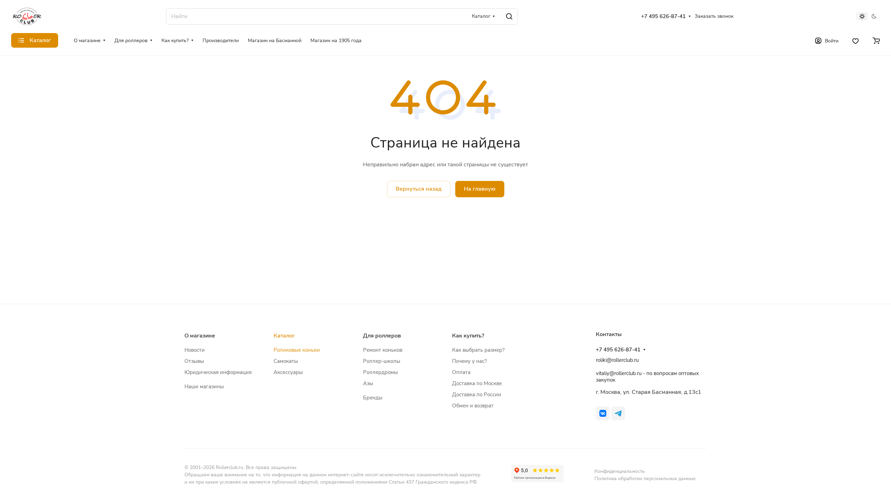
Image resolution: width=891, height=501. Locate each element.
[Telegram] (618, 413)
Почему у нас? (469, 361)
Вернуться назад (419, 189)
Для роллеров (382, 336)
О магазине (199, 336)
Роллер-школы (381, 361)
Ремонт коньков (382, 350)
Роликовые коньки (297, 350)
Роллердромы (380, 372)
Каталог (284, 336)
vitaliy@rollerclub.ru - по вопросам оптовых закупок (647, 376)
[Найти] (509, 16)
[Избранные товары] (855, 40)
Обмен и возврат (473, 405)
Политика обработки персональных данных (644, 478)
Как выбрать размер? (478, 350)
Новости (194, 350)
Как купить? (468, 336)
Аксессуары (288, 372)
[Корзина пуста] (876, 40)
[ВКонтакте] (603, 413)
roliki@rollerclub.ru (617, 360)
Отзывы (194, 361)
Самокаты (286, 361)
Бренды (373, 397)
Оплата (461, 372)
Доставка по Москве (477, 383)
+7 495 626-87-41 (663, 16)
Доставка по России (476, 394)
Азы (368, 383)
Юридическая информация (218, 372)
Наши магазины (204, 386)
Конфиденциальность (619, 471)
